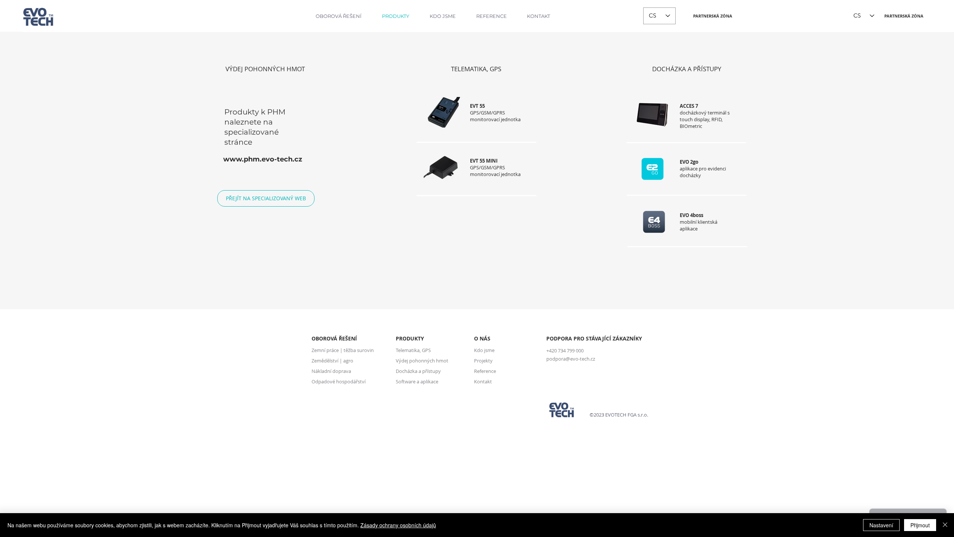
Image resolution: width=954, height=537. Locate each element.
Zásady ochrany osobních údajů (398, 525)
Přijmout (920, 525)
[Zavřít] (945, 525)
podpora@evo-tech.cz (570, 358)
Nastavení (881, 525)
